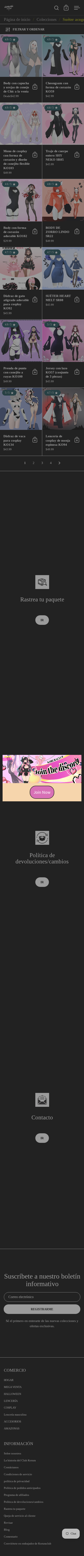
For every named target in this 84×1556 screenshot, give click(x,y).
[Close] (76, 760)
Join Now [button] (42, 792)
